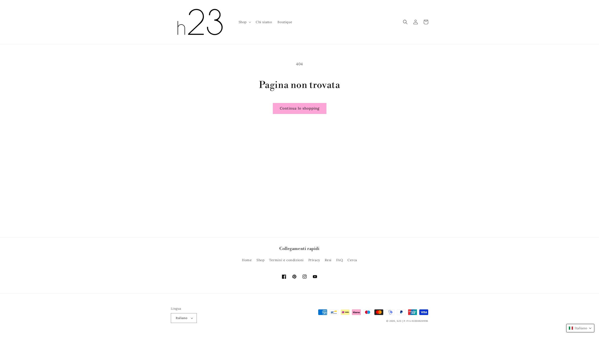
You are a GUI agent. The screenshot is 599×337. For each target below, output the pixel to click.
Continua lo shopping (299, 108)
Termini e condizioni (286, 260)
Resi (328, 260)
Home (247, 260)
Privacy (314, 260)
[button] (244, 22)
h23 (399, 320)
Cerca (352, 260)
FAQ (339, 260)
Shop (260, 260)
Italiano (181, 318)
